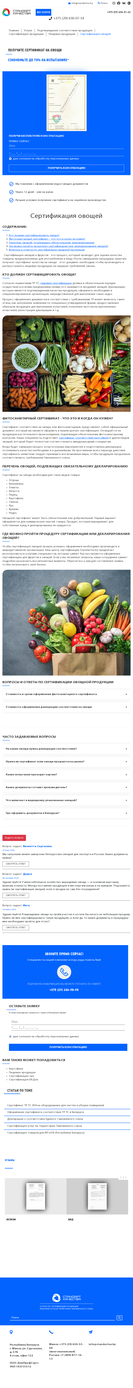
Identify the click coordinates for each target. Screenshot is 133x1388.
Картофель (16, 1069)
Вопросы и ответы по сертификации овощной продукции (47, 250)
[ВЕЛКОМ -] (35, 1196)
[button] (120, 1177)
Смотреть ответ (16, 864)
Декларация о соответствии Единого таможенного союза (45, 1119)
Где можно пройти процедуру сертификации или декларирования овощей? (59, 246)
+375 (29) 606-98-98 (64, 990)
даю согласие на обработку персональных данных (46, 158)
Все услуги (43, 12)
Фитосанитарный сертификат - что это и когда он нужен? (47, 239)
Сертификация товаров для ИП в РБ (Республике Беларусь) (46, 1133)
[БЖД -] (97, 1196)
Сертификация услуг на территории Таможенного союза (44, 1126)
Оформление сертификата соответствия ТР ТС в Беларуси (45, 1112)
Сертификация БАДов (23, 1079)
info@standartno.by (82, 3)
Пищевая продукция (22, 1072)
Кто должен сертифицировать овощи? (34, 235)
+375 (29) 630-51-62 (119, 12)
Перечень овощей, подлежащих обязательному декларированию (51, 243)
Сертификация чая (21, 1076)
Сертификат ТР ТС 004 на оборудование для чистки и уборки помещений (55, 1105)
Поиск (104, 3)
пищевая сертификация (56, 283)
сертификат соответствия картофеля (84, 438)
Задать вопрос (14, 838)
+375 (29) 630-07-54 (69, 18)
